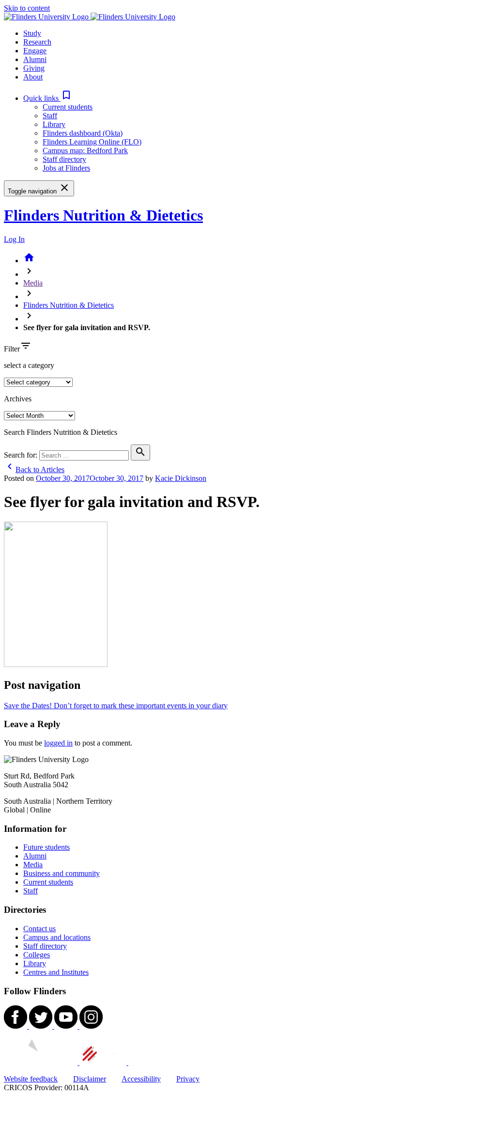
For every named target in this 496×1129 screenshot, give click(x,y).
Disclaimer (89, 1079)
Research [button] (37, 42)
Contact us (39, 928)
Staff (50, 115)
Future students (46, 847)
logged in (58, 743)
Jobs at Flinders (66, 168)
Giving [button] (34, 68)
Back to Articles (34, 469)
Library (54, 124)
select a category (29, 365)
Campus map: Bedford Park (85, 150)
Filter (12, 349)
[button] (47, 98)
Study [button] (32, 33)
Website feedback (31, 1079)
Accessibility (141, 1079)
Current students (68, 107)
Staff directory (64, 159)
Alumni (34, 856)
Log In (14, 239)
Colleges (36, 955)
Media (33, 283)
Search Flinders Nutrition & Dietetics (60, 432)
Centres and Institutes (56, 972)
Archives (17, 399)
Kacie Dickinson (180, 478)
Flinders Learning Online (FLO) (92, 142)
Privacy (188, 1079)
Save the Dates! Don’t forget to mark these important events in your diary (116, 705)
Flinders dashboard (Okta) (83, 133)
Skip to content (27, 8)
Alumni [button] (34, 59)
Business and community (61, 873)
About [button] (33, 77)
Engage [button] (34, 51)
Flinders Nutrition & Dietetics (103, 215)
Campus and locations (57, 937)
